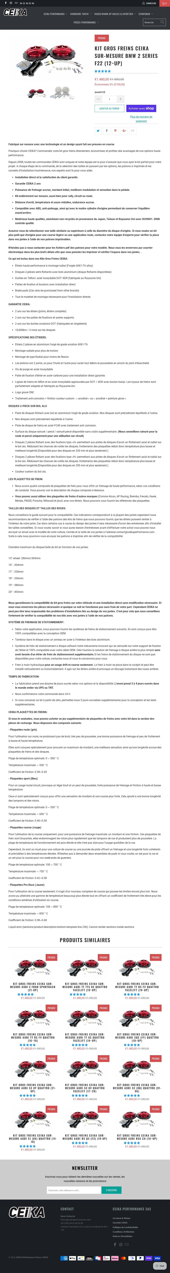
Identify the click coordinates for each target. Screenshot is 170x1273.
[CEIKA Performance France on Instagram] (10, 3)
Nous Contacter (68, 1216)
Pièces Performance (85, 22)
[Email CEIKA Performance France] (16, 3)
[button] (103, 71)
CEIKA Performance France (28, 1257)
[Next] (86, 58)
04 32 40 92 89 (27, 3)
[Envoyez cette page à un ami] (132, 131)
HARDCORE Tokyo (79, 14)
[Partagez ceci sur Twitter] (98, 131)
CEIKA (45, 1257)
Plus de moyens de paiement (141, 119)
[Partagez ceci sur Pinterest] (115, 131)
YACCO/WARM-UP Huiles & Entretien (113, 14)
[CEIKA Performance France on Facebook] (5, 3)
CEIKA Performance (54, 14)
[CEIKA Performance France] (15, 12)
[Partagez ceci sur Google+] (124, 131)
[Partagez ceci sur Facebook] (106, 131)
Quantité (100, 92)
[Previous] (12, 58)
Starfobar (144, 14)
